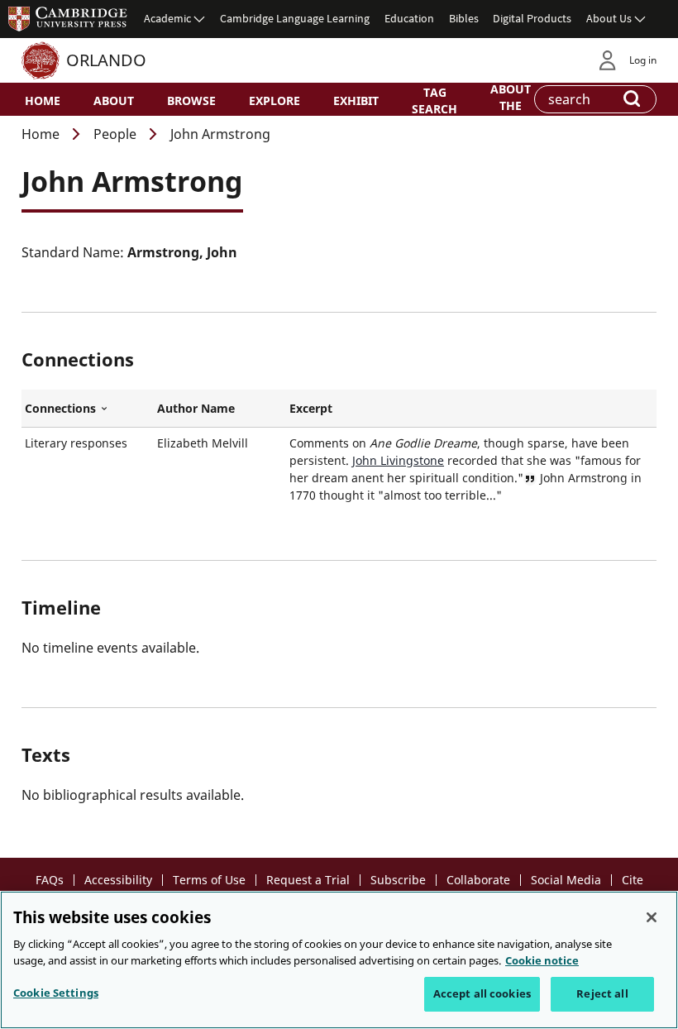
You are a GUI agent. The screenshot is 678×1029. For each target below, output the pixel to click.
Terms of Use (209, 880)
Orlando (106, 60)
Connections (87, 408)
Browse (191, 100)
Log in (643, 60)
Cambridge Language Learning (295, 18)
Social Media (566, 880)
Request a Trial (308, 880)
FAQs (50, 880)
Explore (274, 100)
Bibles (464, 18)
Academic (167, 18)
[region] (339, 960)
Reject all (602, 993)
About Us (609, 18)
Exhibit (356, 100)
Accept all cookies (482, 993)
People (114, 134)
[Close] (651, 917)
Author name (196, 408)
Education (409, 18)
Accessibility (118, 880)
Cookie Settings (55, 992)
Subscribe (398, 880)
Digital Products (532, 18)
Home (42, 100)
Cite (632, 880)
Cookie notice (542, 960)
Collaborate (478, 880)
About (113, 100)
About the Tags (510, 104)
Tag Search (434, 100)
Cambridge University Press (67, 18)
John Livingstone (398, 460)
